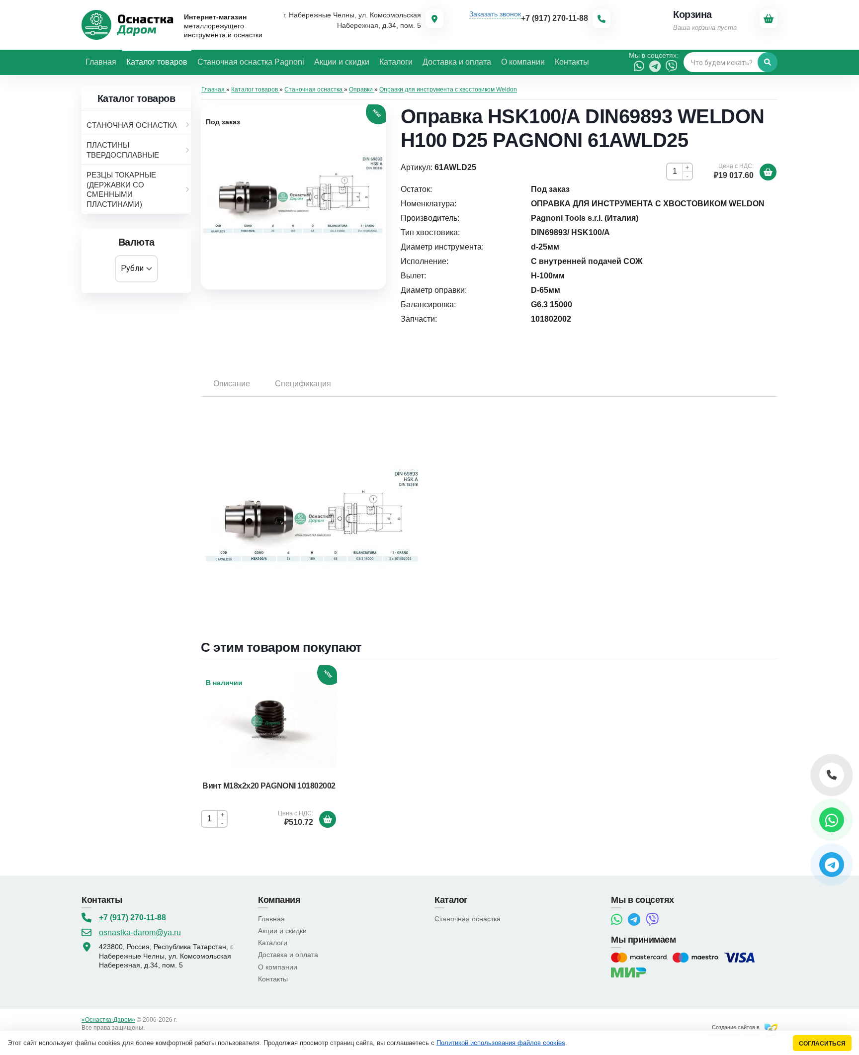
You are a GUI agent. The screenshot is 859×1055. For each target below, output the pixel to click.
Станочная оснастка (467, 919)
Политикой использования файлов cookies (500, 1043)
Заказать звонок (495, 14)
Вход (153, 1027)
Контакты (273, 979)
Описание (231, 383)
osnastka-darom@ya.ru (140, 932)
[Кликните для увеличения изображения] (293, 196)
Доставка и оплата (288, 955)
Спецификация (303, 383)
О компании (277, 967)
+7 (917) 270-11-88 (132, 917)
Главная (271, 919)
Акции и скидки (282, 931)
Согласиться (822, 1043)
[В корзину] (768, 172)
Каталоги (272, 943)
